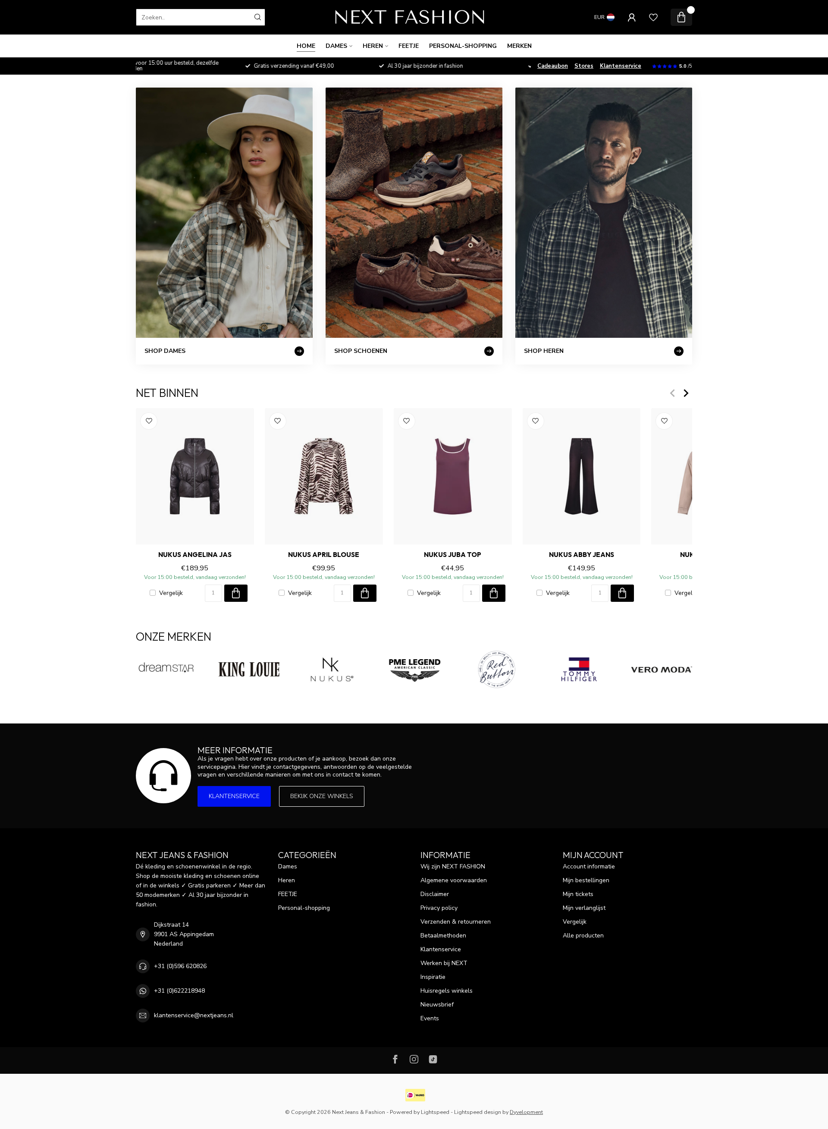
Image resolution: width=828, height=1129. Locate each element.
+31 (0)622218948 (179, 991)
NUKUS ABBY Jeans (581, 555)
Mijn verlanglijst (584, 908)
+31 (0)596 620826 (180, 966)
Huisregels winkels (446, 991)
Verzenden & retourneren (455, 922)
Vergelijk (171, 593)
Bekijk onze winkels (321, 796)
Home (306, 46)
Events (429, 1018)
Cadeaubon (552, 66)
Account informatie (589, 866)
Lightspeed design (477, 1112)
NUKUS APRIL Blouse (323, 555)
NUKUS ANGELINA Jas (195, 555)
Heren (373, 46)
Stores (583, 66)
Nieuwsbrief (437, 1004)
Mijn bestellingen (586, 880)
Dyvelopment (526, 1112)
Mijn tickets (578, 894)
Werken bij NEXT (443, 963)
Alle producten (583, 935)
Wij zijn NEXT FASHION (452, 866)
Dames (336, 46)
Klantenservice (620, 66)
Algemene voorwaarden (453, 880)
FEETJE (408, 46)
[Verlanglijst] (653, 17)
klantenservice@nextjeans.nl (193, 1015)
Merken (519, 46)
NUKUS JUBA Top (452, 555)
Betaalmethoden (443, 935)
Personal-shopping (463, 46)
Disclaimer (434, 894)
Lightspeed (435, 1112)
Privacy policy (439, 908)
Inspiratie (432, 977)
